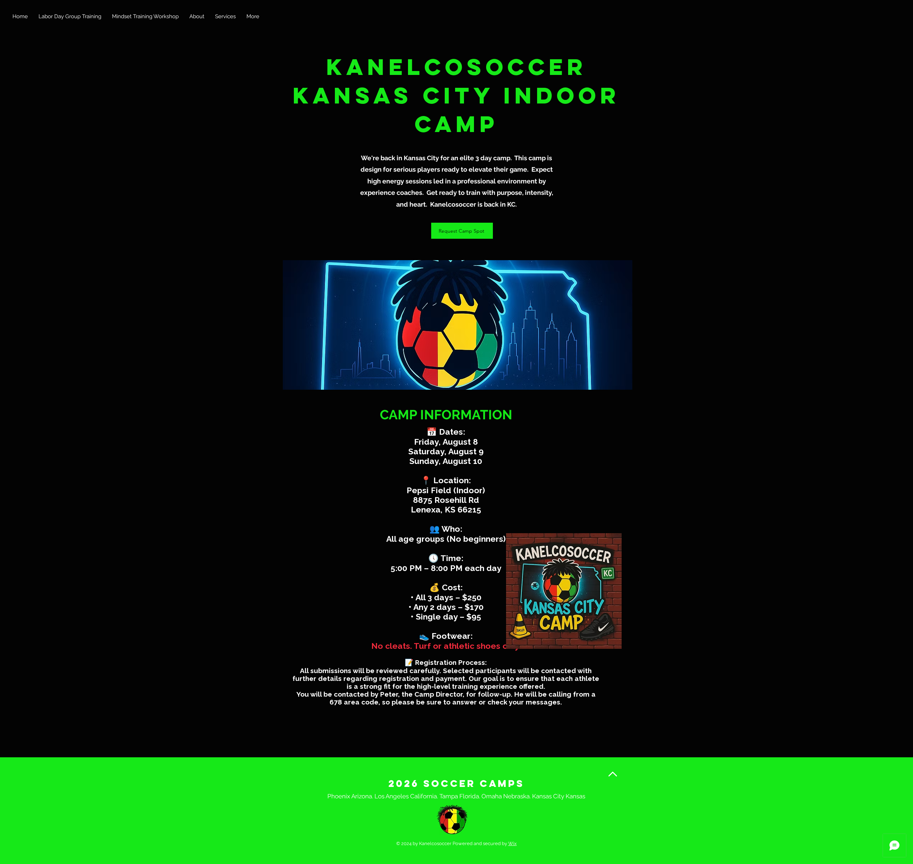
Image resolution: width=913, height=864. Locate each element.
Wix (512, 843)
